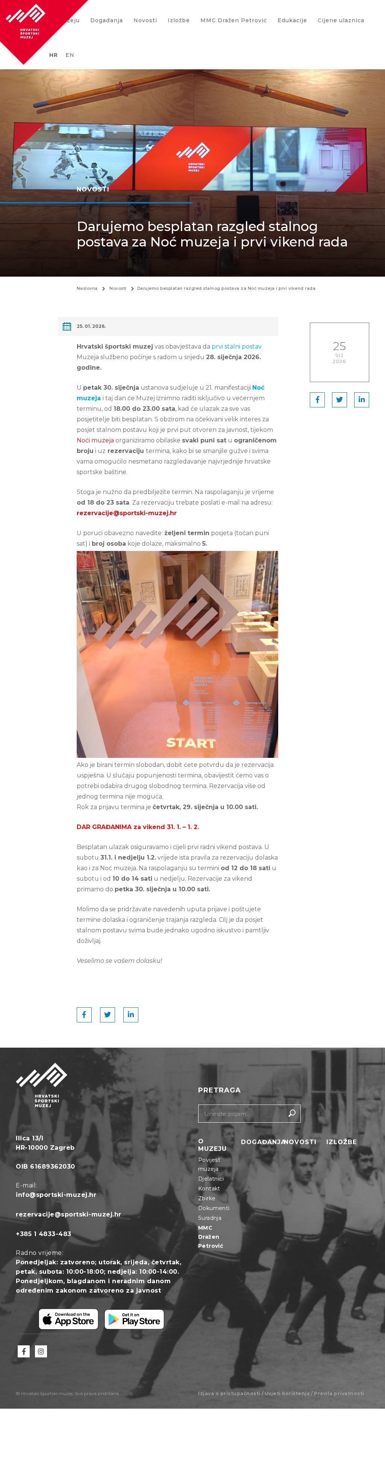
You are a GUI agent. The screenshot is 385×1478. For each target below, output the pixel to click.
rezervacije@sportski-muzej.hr (68, 1214)
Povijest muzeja (209, 1164)
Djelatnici (211, 1178)
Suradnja (209, 1218)
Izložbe (179, 20)
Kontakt (209, 1188)
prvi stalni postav (237, 346)
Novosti (145, 20)
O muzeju (212, 1145)
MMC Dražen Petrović (233, 20)
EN (69, 55)
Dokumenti (214, 1208)
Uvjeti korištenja (287, 1393)
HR (53, 55)
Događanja (106, 20)
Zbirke (206, 1198)
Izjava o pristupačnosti (229, 1393)
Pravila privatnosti (339, 1393)
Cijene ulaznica (341, 20)
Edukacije (292, 20)
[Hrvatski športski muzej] (25, 21)
